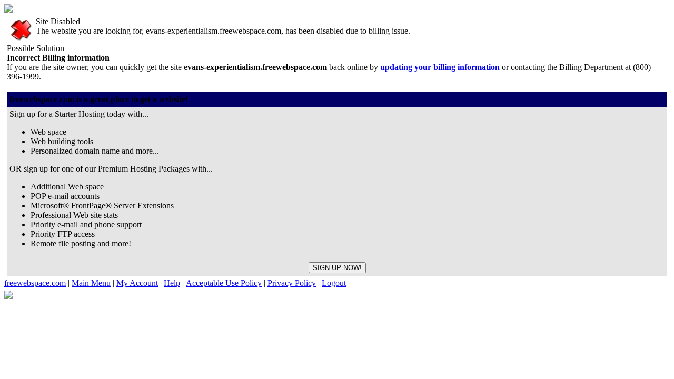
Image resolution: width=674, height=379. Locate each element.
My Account (137, 282)
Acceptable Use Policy (224, 282)
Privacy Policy (291, 282)
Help (172, 282)
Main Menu (91, 282)
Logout (334, 282)
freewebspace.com (35, 282)
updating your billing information (440, 67)
